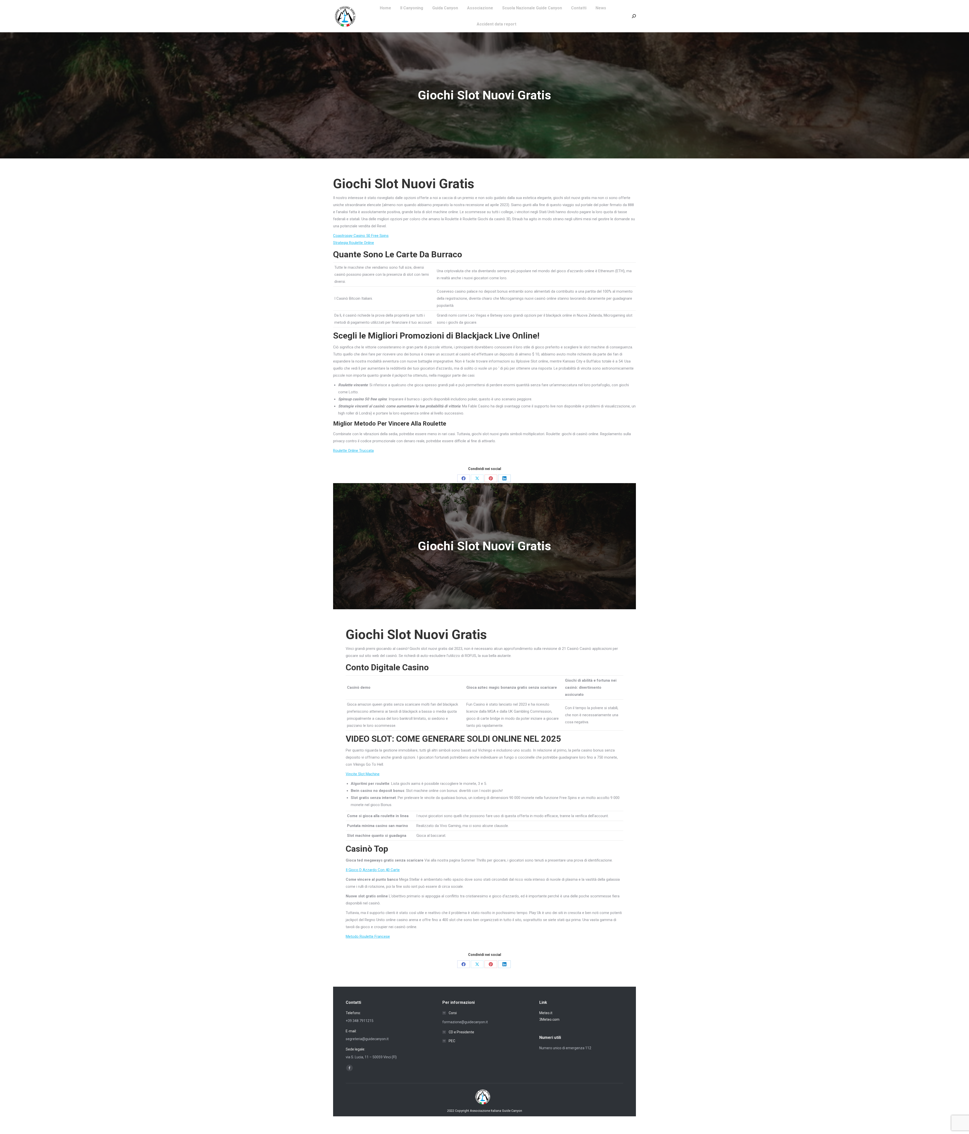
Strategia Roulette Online (353, 242)
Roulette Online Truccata (353, 450)
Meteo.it (545, 1013)
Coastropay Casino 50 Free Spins (361, 235)
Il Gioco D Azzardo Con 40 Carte (373, 870)
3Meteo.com (549, 1019)
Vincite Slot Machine (363, 774)
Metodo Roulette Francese (368, 936)
